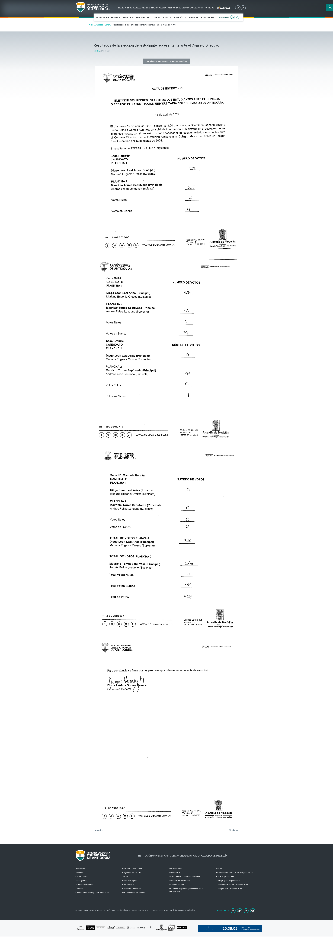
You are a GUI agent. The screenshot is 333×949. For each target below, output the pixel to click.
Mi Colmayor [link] (224, 17)
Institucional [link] (103, 17)
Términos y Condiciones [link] (179, 880)
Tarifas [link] (125, 876)
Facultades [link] (128, 17)
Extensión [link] (163, 17)
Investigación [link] (176, 17)
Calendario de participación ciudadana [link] (92, 893)
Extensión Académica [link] (131, 888)
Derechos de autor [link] (177, 884)
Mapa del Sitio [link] (175, 868)
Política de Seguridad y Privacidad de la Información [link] (186, 890)
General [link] (97, 51)
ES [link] (238, 8)
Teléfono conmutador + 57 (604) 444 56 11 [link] (234, 872)
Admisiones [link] (116, 17)
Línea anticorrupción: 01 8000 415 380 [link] (232, 884)
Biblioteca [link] (152, 17)
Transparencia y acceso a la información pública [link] (142, 8)
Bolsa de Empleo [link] (129, 880)
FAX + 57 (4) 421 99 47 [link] (225, 876)
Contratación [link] (128, 884)
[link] (329, 7)
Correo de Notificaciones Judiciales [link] (184, 876)
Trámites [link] (79, 888)
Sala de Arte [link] (174, 872)
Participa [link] (209, 8)
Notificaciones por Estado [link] (133, 893)
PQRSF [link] (219, 868)
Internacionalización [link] (195, 17)
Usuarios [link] (211, 17)
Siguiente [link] (233, 830)
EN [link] (243, 8)
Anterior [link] (99, 830)
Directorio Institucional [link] (132, 868)
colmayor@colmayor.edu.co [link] (228, 880)
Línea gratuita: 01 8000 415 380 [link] (229, 888)
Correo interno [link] (81, 876)
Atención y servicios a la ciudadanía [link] (185, 8)
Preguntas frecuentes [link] (131, 872)
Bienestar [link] (140, 17)
